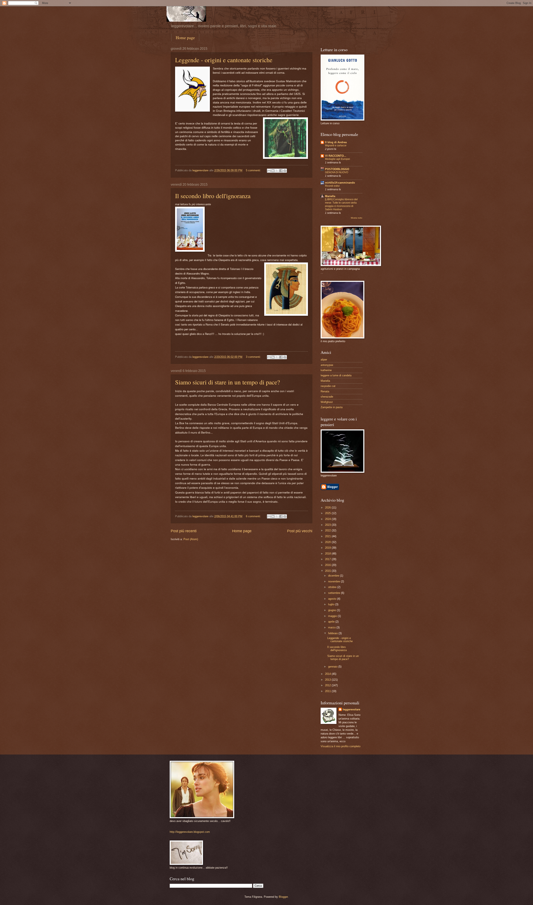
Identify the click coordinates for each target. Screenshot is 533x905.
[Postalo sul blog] (273, 171)
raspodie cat (328, 386)
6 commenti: (254, 516)
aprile (331, 621)
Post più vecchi (299, 531)
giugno (332, 610)
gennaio (333, 666)
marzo (332, 627)
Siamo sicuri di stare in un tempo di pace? (227, 382)
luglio (331, 604)
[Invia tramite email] (269, 171)
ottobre (332, 587)
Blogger (283, 896)
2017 (328, 559)
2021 (328, 536)
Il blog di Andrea (336, 142)
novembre (334, 581)
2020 (328, 542)
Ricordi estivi (332, 185)
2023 (328, 524)
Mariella (330, 196)
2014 (328, 673)
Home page (185, 37)
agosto (332, 598)
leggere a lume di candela (336, 375)
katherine (326, 370)
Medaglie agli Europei (337, 159)
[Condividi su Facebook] (281, 171)
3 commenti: (254, 356)
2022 (328, 530)
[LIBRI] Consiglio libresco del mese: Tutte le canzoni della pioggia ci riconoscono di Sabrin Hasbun (341, 204)
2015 (328, 570)
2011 (328, 691)
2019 (328, 547)
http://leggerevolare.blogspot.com (190, 831)
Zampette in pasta (331, 407)
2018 (328, 553)
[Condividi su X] (277, 171)
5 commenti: (254, 170)
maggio (333, 616)
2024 (328, 519)
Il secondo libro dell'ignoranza (212, 195)
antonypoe (327, 365)
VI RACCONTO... (335, 155)
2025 (328, 513)
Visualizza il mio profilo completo (340, 746)
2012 (328, 685)
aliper (324, 359)
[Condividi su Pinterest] (285, 171)
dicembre (334, 575)
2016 (328, 565)
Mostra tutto (356, 218)
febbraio (333, 633)
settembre (334, 592)
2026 (328, 507)
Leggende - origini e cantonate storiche (223, 60)
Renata (325, 391)
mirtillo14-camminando (340, 182)
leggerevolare (351, 709)
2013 (328, 679)
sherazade (327, 396)
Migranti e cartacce (335, 145)
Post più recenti (184, 531)
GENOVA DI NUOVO (336, 172)
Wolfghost (327, 402)
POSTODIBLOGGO (337, 169)
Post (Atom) (190, 539)
